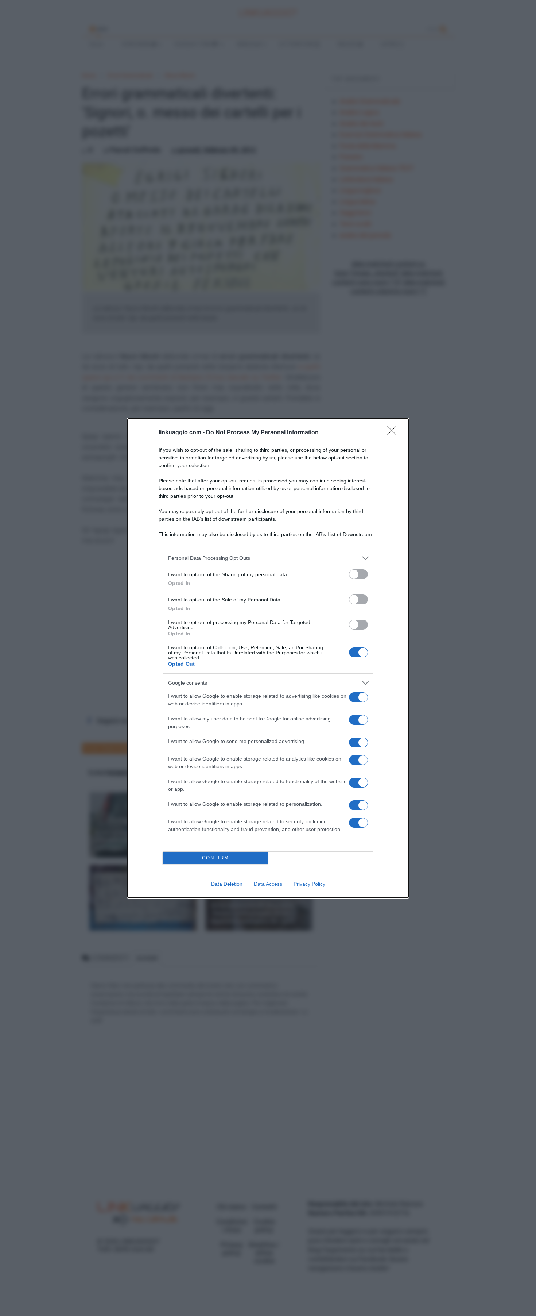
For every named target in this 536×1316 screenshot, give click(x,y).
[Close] (394, 433)
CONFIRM (215, 858)
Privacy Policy (309, 884)
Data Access (268, 884)
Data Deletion (226, 884)
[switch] (358, 574)
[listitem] (268, 558)
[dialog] (268, 658)
